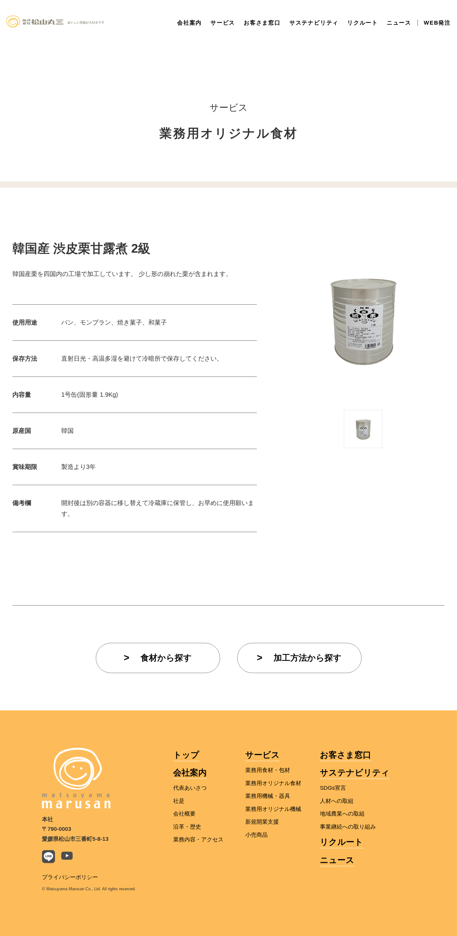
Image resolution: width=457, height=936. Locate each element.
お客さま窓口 (262, 23)
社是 (178, 801)
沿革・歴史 (187, 827)
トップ (186, 755)
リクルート (362, 23)
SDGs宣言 (333, 788)
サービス (222, 23)
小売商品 (256, 835)
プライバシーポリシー (70, 877)
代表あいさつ (190, 788)
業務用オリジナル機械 (273, 809)
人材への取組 (336, 801)
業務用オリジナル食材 (273, 783)
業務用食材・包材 (267, 770)
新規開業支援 (262, 822)
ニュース (399, 23)
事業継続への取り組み (348, 827)
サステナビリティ (314, 23)
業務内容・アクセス (198, 839)
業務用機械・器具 (267, 796)
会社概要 (184, 814)
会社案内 (189, 23)
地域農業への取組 (342, 814)
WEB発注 (437, 23)
